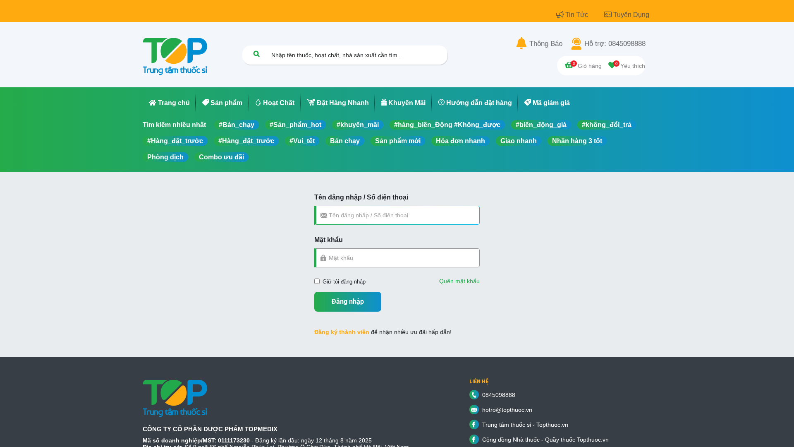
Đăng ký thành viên (341, 332)
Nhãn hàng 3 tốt (577, 140)
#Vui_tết (302, 140)
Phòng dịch (165, 157)
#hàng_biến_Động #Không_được (447, 124)
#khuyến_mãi (358, 124)
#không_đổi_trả (606, 124)
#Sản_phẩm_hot (295, 124)
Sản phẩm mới (398, 140)
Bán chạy (345, 140)
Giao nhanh (518, 140)
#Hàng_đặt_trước (175, 140)
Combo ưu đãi (221, 157)
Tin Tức (577, 14)
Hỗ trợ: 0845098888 (615, 44)
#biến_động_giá (541, 124)
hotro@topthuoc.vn (507, 409)
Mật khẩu (328, 239)
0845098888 (498, 395)
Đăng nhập (348, 301)
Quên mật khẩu (459, 281)
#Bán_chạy (236, 124)
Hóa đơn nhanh (460, 140)
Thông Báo (545, 44)
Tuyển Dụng (631, 14)
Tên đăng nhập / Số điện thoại (361, 197)
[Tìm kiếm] (256, 54)
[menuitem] (169, 103)
